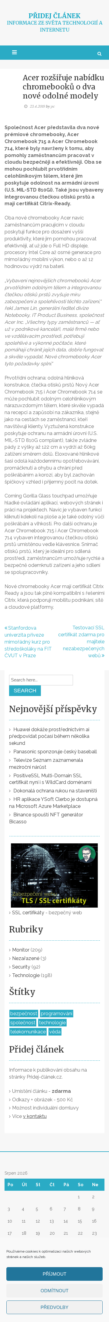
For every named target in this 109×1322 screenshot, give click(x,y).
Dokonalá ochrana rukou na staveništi (55, 791)
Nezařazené (25, 958)
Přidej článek (54, 16)
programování (56, 1013)
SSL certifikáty (28, 912)
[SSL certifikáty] (54, 871)
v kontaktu (35, 1116)
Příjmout (54, 1274)
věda (55, 1032)
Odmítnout (54, 1290)
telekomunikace (28, 1032)
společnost (22, 1023)
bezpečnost (23, 1013)
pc (52, 106)
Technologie (26, 975)
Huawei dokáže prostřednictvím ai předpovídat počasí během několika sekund (49, 736)
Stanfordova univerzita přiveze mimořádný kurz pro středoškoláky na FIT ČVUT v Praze (28, 641)
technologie (52, 1023)
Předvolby (54, 1307)
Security (21, 967)
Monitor (20, 950)
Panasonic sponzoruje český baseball (55, 752)
